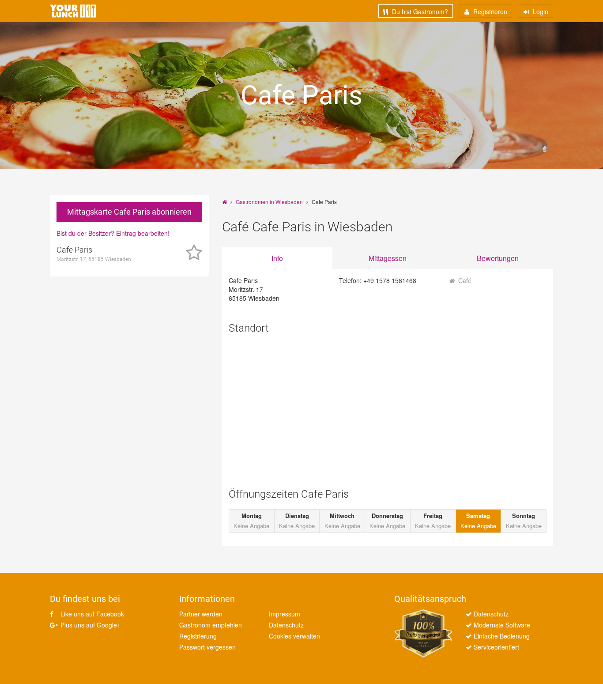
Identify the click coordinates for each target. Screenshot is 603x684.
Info (277, 258)
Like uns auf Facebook (91, 613)
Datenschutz (286, 624)
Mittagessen (388, 258)
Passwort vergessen (207, 646)
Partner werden (200, 613)
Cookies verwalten (294, 635)
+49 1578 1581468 (389, 280)
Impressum (284, 613)
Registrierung (198, 635)
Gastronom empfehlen (210, 624)
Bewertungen (498, 258)
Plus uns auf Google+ (90, 624)
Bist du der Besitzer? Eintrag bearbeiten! (113, 233)
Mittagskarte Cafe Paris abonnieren (129, 211)
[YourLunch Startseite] (73, 11)
